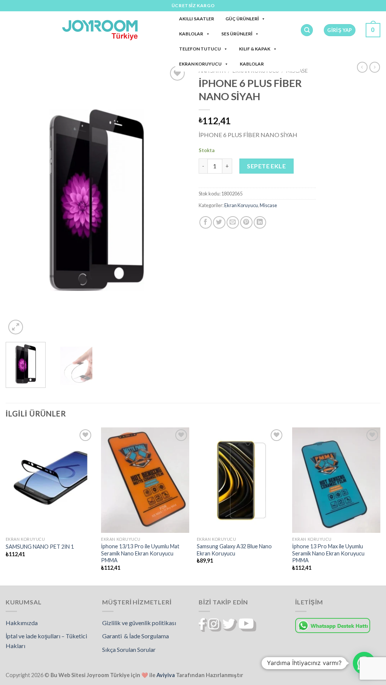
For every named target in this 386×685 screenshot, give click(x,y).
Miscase (268, 205)
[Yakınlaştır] (15, 327)
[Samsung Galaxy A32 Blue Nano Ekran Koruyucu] (241, 480)
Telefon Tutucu (200, 49)
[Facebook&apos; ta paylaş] (205, 222)
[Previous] (19, 200)
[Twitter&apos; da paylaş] (219, 222)
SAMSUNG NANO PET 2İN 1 (40, 546)
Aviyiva (165, 675)
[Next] (174, 200)
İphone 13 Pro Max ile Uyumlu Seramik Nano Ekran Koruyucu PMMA (328, 553)
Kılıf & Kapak (254, 49)
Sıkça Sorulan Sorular (129, 649)
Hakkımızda (22, 622)
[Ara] (307, 30)
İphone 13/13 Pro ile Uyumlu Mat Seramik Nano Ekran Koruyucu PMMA (140, 553)
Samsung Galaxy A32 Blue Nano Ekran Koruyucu (234, 550)
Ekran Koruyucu (200, 64)
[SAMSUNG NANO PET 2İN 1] (50, 480)
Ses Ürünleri (236, 34)
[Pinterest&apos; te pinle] (246, 222)
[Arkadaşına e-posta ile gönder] (233, 222)
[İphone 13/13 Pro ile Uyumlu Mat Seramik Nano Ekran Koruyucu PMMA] (145, 480)
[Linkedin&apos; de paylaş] (260, 222)
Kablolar (191, 34)
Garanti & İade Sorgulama (135, 635)
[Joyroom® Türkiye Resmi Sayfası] (100, 30)
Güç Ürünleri (242, 18)
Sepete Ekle (266, 165)
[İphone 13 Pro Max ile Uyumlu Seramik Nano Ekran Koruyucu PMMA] (336, 480)
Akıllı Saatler (196, 18)
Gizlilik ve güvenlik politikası (139, 622)
